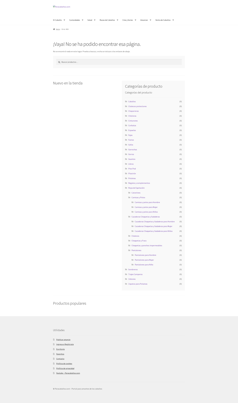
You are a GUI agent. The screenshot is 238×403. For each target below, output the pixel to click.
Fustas (131, 140)
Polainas (132, 178)
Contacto (60, 358)
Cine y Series (127, 20)
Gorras (131, 154)
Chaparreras (133, 111)
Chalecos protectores (137, 106)
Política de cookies (64, 363)
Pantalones (136, 250)
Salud (90, 20)
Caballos (132, 101)
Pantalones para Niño (144, 264)
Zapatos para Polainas (137, 284)
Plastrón (132, 173)
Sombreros (133, 269)
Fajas (130, 135)
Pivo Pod (132, 168)
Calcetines (136, 192)
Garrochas (132, 149)
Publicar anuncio (63, 339)
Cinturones (133, 120)
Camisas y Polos (138, 197)
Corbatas (132, 125)
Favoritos (60, 354)
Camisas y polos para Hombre (147, 202)
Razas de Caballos (107, 20)
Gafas (130, 144)
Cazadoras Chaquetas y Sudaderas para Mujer (153, 226)
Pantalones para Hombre (145, 255)
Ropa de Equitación (136, 188)
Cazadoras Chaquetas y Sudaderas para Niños (154, 231)
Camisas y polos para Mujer (146, 207)
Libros (131, 164)
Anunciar (144, 20)
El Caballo (57, 20)
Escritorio (60, 349)
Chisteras (132, 116)
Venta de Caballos (163, 20)
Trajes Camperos (135, 274)
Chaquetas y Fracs (139, 240)
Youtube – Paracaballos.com (68, 373)
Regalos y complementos (139, 183)
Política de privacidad (65, 368)
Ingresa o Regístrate (65, 344)
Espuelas (132, 130)
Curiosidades (74, 20)
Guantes (131, 159)
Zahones (132, 279)
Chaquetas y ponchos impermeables (147, 245)
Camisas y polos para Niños (146, 212)
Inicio (58, 29)
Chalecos (135, 236)
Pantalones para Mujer (144, 260)
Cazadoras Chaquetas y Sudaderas (146, 216)
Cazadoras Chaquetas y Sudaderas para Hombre (155, 221)
